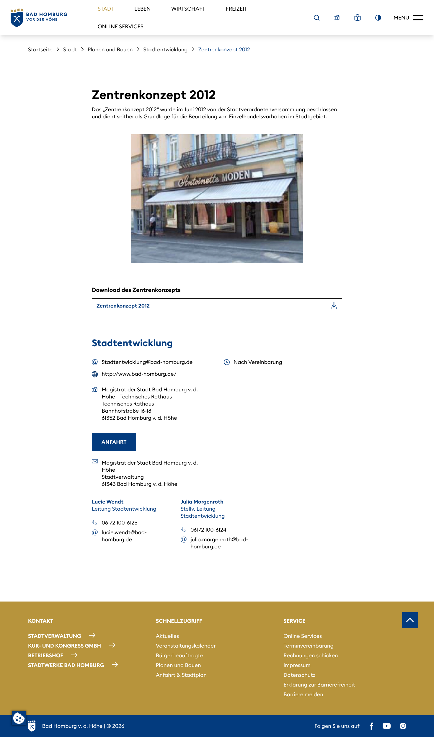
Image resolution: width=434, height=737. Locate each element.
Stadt (106, 8)
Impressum (296, 665)
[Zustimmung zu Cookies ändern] (19, 718)
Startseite (40, 49)
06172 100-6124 (208, 529)
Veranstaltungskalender (186, 645)
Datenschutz (299, 674)
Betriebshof (45, 655)
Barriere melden (303, 694)
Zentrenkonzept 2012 (123, 305)
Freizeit (236, 8)
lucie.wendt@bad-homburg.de (124, 536)
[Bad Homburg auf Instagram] (403, 726)
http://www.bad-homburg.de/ (139, 373)
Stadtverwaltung (54, 636)
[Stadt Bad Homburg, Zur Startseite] (39, 18)
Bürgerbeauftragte (179, 655)
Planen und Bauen (110, 49)
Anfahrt (114, 442)
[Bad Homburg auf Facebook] (371, 726)
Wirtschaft (188, 8)
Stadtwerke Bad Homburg (66, 665)
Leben (142, 8)
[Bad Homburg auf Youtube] (386, 726)
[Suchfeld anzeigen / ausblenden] (316, 17)
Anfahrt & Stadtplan (181, 674)
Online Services (120, 26)
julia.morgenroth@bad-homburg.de (219, 543)
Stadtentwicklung (165, 49)
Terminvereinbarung (308, 645)
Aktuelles (167, 636)
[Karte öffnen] (337, 17)
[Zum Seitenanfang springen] (410, 620)
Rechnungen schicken (310, 655)
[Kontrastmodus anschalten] (378, 17)
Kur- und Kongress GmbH (64, 645)
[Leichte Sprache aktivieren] (357, 17)
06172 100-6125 (120, 522)
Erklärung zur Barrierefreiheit (319, 684)
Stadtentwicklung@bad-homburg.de (147, 362)
